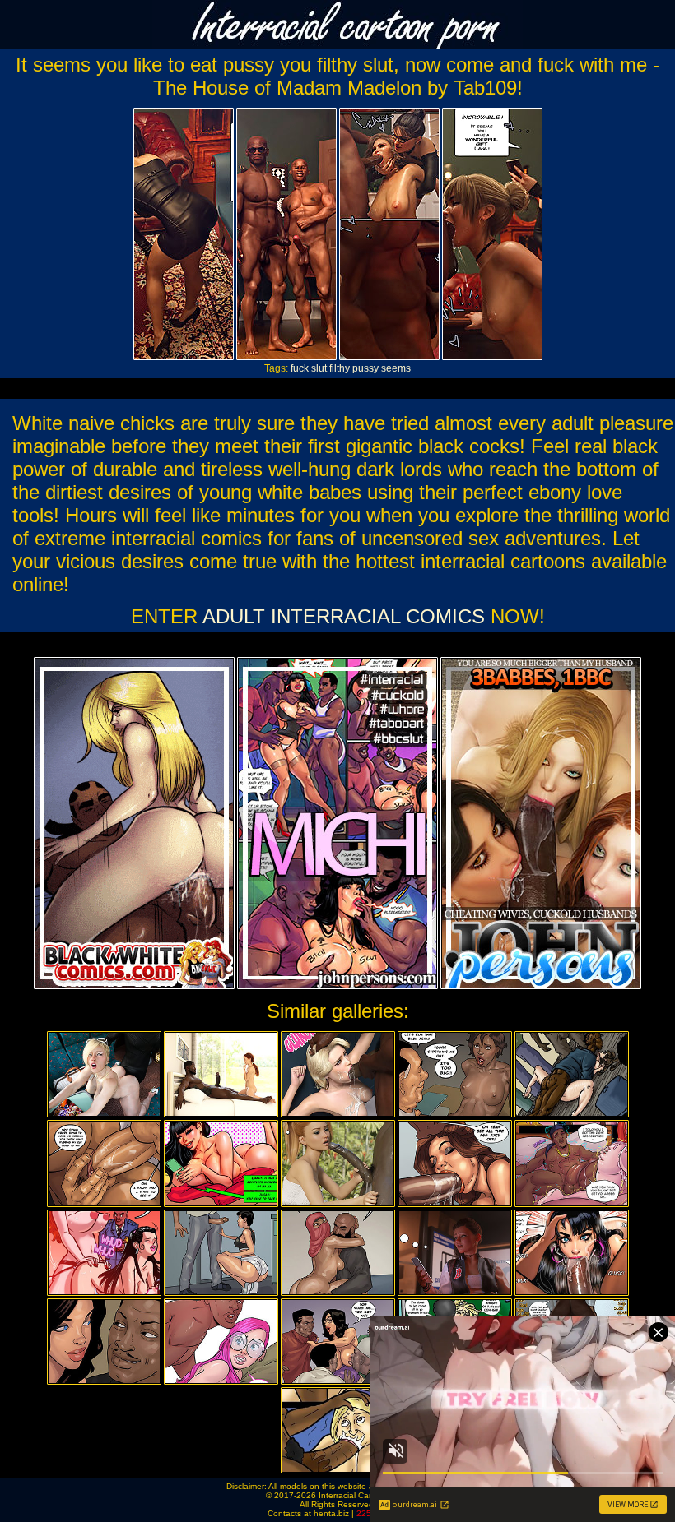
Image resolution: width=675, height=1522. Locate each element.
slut (319, 368)
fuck (300, 368)
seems (396, 368)
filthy (339, 368)
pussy (365, 368)
